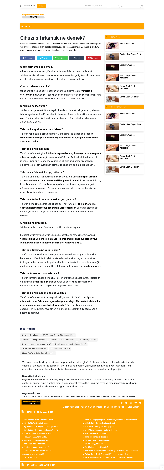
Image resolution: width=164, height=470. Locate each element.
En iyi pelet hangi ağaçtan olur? (36, 447)
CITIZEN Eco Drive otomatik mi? (62, 340)
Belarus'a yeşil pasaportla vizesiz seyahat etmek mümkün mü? (111, 420)
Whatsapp (62, 58)
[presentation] (108, 6)
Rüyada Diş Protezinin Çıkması (36, 423)
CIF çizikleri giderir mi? (87, 340)
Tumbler (77, 58)
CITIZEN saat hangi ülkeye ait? (34, 340)
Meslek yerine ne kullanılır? (34, 444)
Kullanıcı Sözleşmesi (91, 406)
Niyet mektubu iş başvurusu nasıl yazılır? (40, 427)
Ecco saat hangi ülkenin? (57, 6)
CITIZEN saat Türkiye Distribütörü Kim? (58, 335)
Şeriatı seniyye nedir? (94, 444)
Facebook (29, 58)
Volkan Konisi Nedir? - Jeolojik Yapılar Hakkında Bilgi (106, 454)
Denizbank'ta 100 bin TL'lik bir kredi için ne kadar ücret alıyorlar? (111, 451)
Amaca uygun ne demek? (33, 454)
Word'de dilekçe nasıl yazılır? (97, 433)
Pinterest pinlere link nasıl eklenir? (37, 433)
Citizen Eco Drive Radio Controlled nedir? (38, 353)
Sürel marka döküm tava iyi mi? (36, 440)
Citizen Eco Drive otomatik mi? (34, 349)
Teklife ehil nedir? (30, 458)
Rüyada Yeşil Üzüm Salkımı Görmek (38, 420)
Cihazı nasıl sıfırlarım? (30, 335)
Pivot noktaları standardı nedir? (98, 440)
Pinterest (94, 58)
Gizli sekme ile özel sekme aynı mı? (38, 451)
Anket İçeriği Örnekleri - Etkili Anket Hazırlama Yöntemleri (108, 458)
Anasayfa (25, 26)
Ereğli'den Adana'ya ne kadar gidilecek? (101, 430)
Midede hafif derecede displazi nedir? (100, 423)
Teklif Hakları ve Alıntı (115, 406)
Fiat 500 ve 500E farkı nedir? (35, 437)
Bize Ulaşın (133, 406)
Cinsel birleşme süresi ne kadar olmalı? (70, 344)
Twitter (45, 58)
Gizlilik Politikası (71, 406)
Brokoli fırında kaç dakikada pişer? (99, 427)
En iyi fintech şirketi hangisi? (96, 447)
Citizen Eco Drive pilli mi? (60, 349)
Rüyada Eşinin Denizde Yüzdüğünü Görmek (41, 430)
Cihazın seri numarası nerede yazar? (36, 344)
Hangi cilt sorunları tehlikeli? (97, 437)
